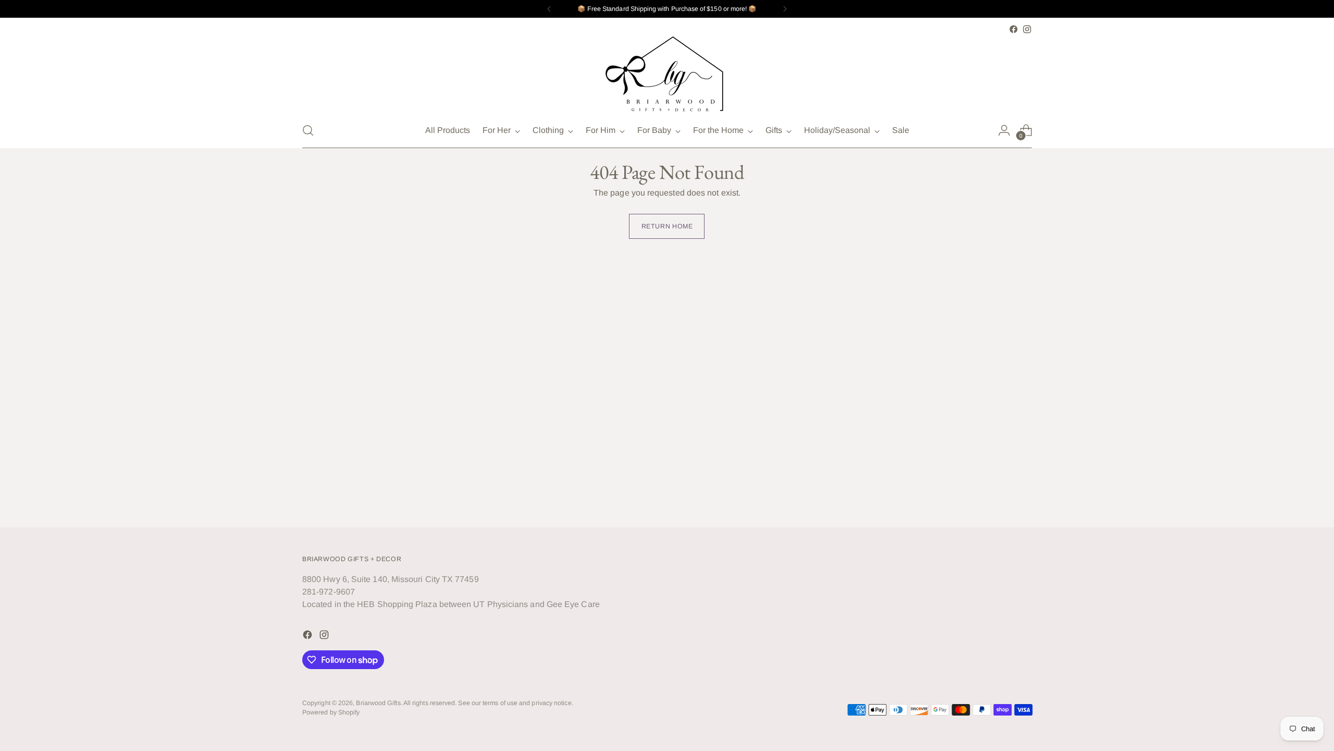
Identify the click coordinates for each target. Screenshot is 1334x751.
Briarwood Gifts (378, 703)
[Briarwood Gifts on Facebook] (1013, 29)
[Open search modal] (308, 130)
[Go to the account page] (1004, 130)
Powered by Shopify (331, 712)
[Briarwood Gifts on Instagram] (1027, 29)
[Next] (784, 9)
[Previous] (549, 9)
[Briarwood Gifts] (667, 75)
